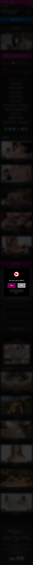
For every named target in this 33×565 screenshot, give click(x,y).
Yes (11, 285)
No (22, 285)
